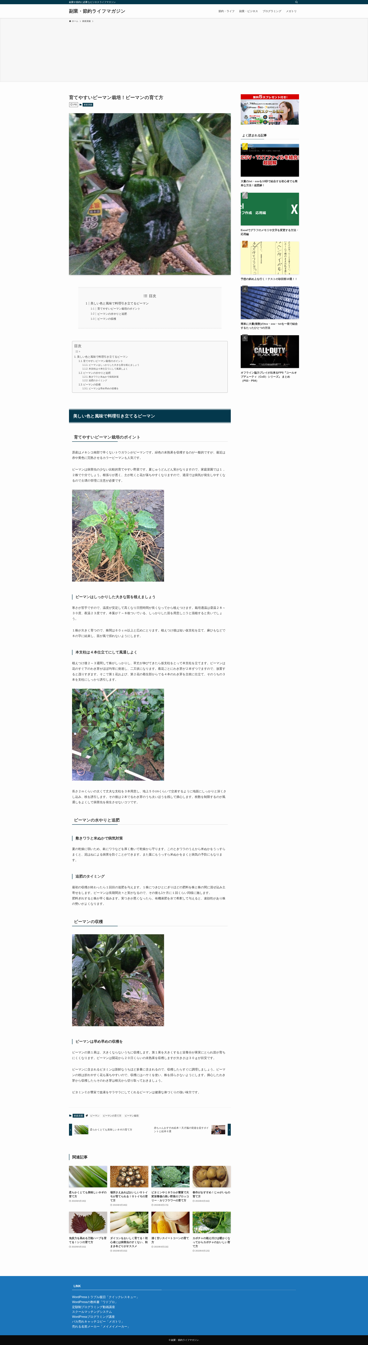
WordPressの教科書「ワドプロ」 (95, 1302)
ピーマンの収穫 (106, 318)
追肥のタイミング (98, 380)
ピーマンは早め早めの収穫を (103, 388)
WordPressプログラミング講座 (93, 1316)
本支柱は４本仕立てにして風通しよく (108, 368)
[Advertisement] (184, 52)
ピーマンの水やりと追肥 (112, 313)
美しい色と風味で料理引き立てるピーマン (119, 303)
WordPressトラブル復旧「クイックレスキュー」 (105, 1297)
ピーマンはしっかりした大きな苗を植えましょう (114, 365)
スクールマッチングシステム (92, 1311)
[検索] (296, 2)
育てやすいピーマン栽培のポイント (118, 308)
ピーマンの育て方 (112, 1115)
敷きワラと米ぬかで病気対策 (103, 376)
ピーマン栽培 (132, 1115)
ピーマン (94, 1115)
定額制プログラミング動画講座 (93, 1307)
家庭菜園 (88, 104)
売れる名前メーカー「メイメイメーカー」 (101, 1326)
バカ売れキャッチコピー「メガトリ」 (98, 1321)
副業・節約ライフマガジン (97, 11)
